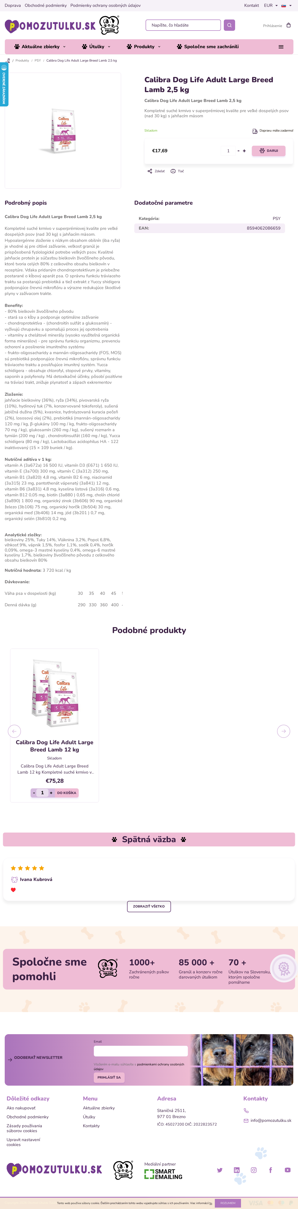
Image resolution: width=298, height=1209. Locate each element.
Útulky (89, 1117)
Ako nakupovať (21, 1108)
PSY (277, 218)
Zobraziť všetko (149, 906)
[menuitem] (43, 46)
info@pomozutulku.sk (271, 1120)
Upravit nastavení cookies (23, 1142)
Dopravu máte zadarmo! (276, 130)
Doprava (13, 5)
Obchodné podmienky (46, 5)
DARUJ (272, 151)
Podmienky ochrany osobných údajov (105, 5)
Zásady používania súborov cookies (24, 1128)
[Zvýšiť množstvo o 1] (244, 151)
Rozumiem (227, 1203)
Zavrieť (218, 177)
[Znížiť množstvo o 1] (238, 151)
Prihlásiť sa (109, 1077)
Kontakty (91, 1126)
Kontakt (251, 5)
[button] (14, 731)
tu (210, 1203)
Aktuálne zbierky (99, 1108)
